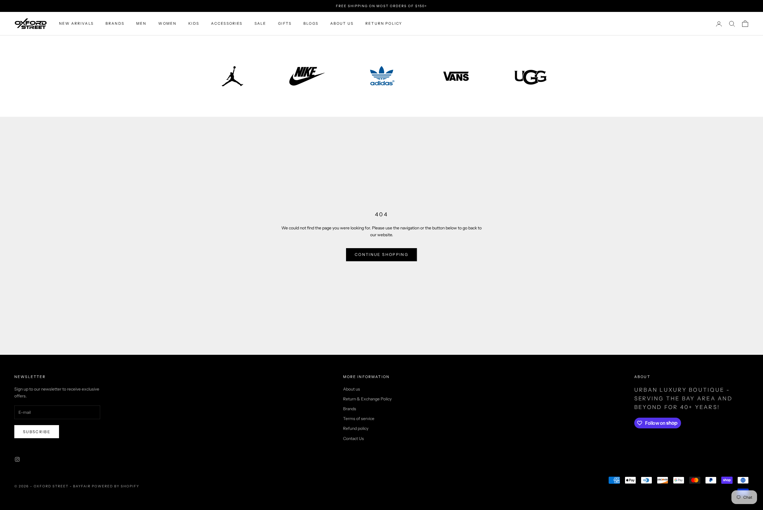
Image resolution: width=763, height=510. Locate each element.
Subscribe (36, 431)
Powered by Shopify (115, 486)
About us (341, 23)
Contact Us (353, 438)
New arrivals (76, 23)
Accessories (227, 23)
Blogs (310, 23)
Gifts (284, 23)
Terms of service (358, 418)
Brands (115, 23)
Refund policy (355, 428)
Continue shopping (381, 254)
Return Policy (383, 23)
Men (141, 23)
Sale (260, 23)
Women (167, 23)
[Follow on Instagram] (17, 459)
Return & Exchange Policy (367, 399)
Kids (193, 23)
